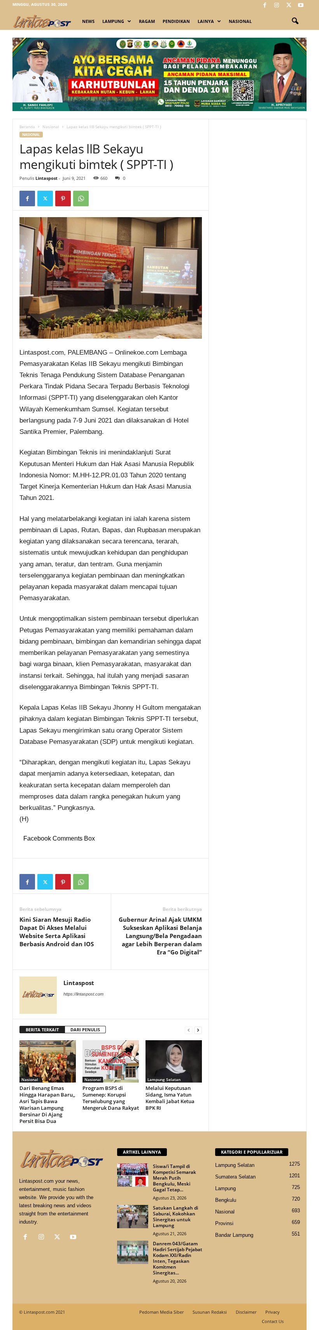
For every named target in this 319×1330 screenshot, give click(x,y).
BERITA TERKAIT (42, 1029)
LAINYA (206, 21)
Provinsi (224, 1223)
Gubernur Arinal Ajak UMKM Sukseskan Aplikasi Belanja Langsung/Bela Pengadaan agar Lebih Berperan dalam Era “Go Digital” (160, 936)
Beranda (27, 126)
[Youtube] (300, 5)
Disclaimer (246, 1312)
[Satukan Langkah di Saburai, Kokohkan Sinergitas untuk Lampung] (132, 1216)
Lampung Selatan (164, 1079)
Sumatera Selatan (235, 1177)
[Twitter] (288, 5)
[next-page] (198, 1030)
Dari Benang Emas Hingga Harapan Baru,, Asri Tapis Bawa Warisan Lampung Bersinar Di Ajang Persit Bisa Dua (47, 1105)
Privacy (272, 1312)
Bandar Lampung (234, 1235)
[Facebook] (264, 5)
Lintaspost (46, 178)
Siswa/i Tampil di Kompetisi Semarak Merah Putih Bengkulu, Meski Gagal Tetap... (174, 1178)
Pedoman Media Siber (161, 1312)
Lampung (113, 21)
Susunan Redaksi (210, 1312)
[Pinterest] (63, 198)
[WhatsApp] (81, 198)
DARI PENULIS (85, 1029)
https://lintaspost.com (83, 994)
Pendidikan (176, 21)
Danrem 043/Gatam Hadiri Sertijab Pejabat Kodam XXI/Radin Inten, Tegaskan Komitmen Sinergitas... (177, 1258)
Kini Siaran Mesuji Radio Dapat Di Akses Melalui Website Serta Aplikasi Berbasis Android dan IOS (56, 932)
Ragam (147, 21)
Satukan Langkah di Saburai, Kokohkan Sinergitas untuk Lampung (175, 1217)
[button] (294, 21)
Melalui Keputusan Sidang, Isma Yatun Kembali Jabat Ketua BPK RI (170, 1098)
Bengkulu (225, 1200)
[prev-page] (189, 1030)
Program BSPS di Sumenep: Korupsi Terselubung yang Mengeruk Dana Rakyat (110, 1098)
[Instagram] (276, 5)
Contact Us (273, 1321)
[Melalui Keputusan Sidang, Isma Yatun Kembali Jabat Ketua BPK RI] (173, 1061)
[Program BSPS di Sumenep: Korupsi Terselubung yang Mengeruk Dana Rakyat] (110, 1061)
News (88, 21)
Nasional (240, 21)
